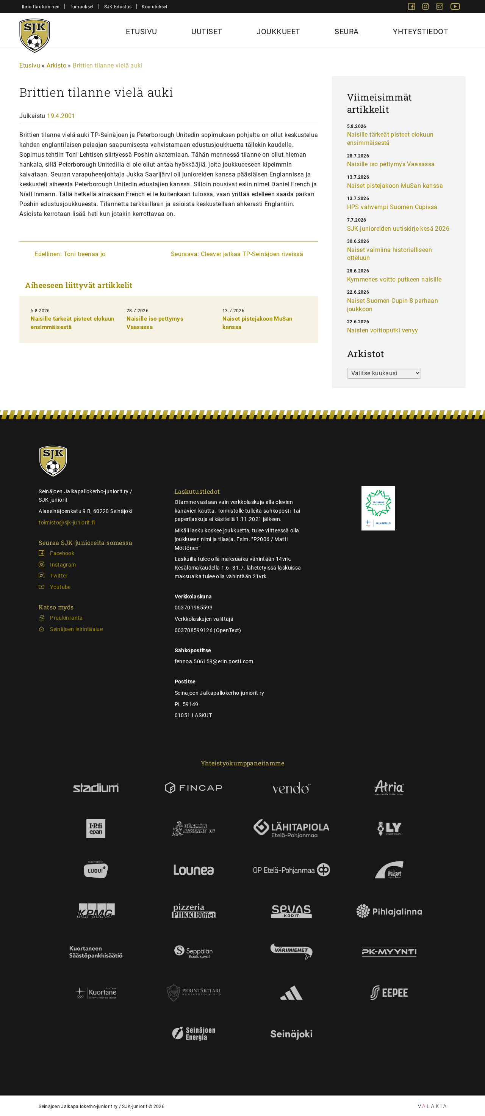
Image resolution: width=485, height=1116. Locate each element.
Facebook (62, 553)
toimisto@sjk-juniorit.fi (67, 522)
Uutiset (206, 31)
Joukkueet (278, 31)
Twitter (58, 576)
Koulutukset (154, 6)
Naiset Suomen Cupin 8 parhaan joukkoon (392, 305)
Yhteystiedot (420, 31)
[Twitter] (440, 7)
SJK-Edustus (117, 6)
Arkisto (56, 65)
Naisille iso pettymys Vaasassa (391, 164)
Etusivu (141, 31)
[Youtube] (455, 7)
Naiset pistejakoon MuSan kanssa (395, 185)
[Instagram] (426, 7)
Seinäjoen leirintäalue (76, 629)
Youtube (60, 587)
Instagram (63, 565)
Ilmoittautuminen (40, 6)
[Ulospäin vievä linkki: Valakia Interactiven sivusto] (432, 1106)
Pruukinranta (66, 618)
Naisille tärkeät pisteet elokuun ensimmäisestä (390, 138)
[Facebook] (412, 7)
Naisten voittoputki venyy (382, 330)
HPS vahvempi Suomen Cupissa (392, 207)
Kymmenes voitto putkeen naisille (394, 279)
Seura (347, 31)
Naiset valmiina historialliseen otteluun (389, 254)
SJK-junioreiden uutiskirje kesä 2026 (398, 228)
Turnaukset (82, 6)
